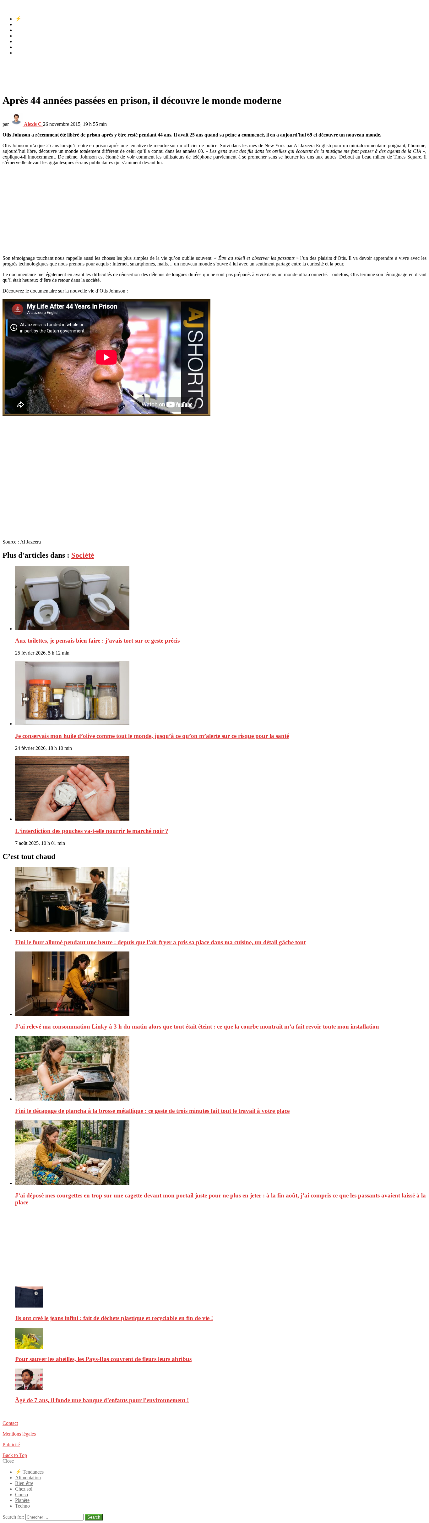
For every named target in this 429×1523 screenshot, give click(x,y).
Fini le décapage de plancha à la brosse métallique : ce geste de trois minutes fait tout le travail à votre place (152, 1110)
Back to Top (15, 1455)
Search (93, 1517)
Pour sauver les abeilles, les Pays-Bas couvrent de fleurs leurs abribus (103, 1359)
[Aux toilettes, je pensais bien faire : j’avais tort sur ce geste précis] (220, 599)
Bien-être (24, 30)
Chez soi (23, 35)
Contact (10, 1423)
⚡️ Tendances (29, 18)
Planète (22, 47)
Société (82, 555)
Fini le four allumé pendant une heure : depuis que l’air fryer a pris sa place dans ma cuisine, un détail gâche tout (160, 942)
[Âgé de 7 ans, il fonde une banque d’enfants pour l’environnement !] (220, 1380)
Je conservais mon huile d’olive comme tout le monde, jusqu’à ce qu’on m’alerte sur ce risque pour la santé (152, 736)
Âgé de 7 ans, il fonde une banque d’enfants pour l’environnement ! (102, 1400)
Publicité (11, 1444)
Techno (22, 52)
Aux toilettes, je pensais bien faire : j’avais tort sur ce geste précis (97, 640)
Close (8, 1461)
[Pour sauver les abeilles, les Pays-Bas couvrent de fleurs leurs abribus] (220, 1339)
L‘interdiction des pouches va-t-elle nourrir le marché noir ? (91, 831)
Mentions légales (19, 1434)
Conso (21, 41)
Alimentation (28, 24)
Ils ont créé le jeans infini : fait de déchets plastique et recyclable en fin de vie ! (114, 1318)
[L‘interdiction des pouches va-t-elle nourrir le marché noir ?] (220, 789)
